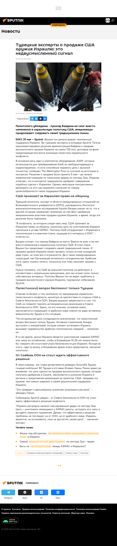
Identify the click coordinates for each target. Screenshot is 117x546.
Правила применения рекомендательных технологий (26, 513)
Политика (84, 453)
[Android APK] (10, 521)
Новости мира (71, 453)
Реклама (90, 513)
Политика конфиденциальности (60, 509)
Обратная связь (78, 513)
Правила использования (33, 509)
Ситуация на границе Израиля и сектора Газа (44, 453)
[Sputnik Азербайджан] (14, 22)
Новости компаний (61, 513)
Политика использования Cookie (91, 509)
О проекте (6, 509)
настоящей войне (41, 446)
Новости (20, 453)
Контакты (16, 509)
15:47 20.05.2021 (23, 59)
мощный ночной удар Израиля (47, 441)
